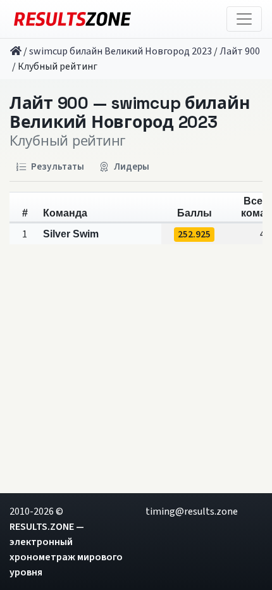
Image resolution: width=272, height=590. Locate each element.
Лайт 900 (239, 51)
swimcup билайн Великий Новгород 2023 (120, 51)
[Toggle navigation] (244, 19)
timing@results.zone (191, 511)
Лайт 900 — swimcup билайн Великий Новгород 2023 (129, 113)
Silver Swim (71, 234)
